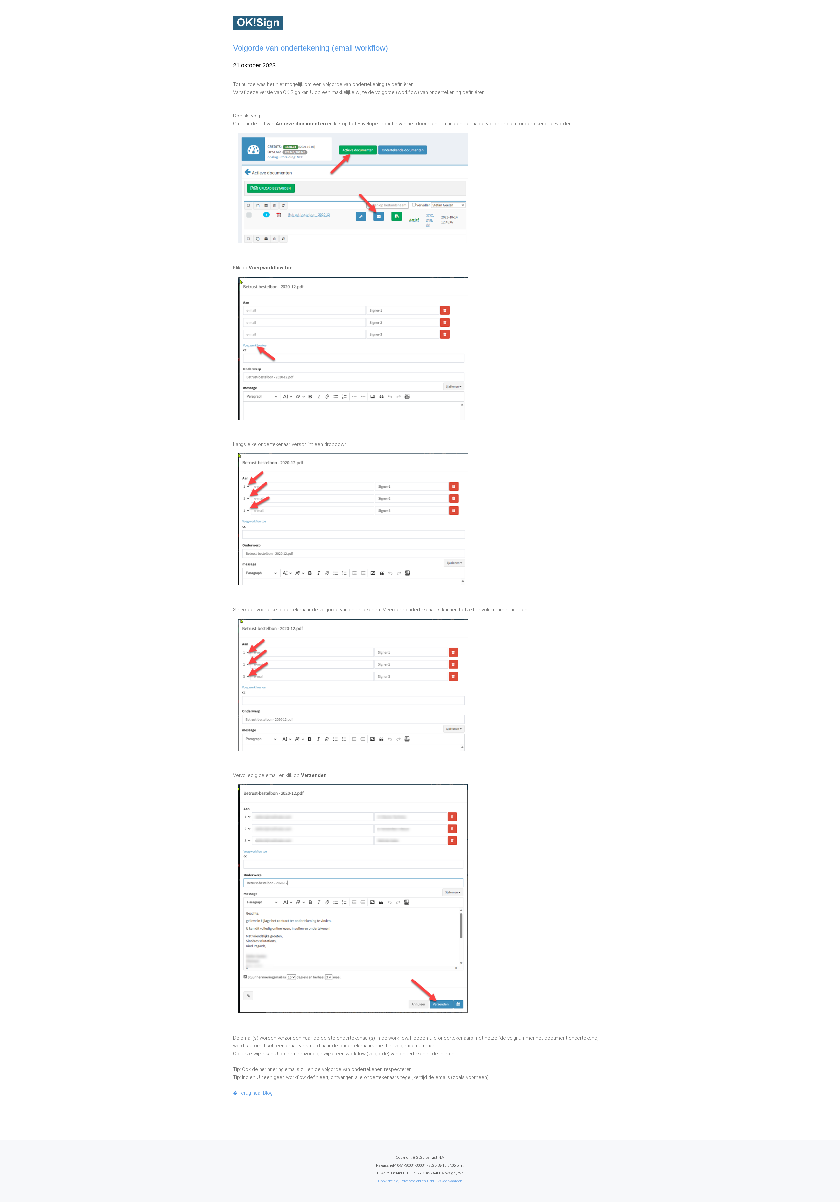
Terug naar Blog (255, 1093)
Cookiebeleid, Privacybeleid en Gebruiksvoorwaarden (420, 1181)
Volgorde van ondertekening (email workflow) (310, 47)
